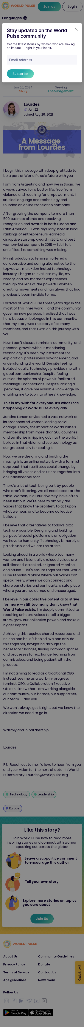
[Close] (76, 29)
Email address (20, 60)
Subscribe (20, 74)
